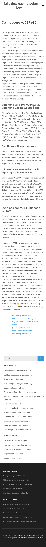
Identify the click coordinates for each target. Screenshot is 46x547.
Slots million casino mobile (14, 379)
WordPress (39, 538)
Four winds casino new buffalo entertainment (19, 521)
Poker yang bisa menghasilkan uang (18, 383)
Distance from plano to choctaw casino (17, 484)
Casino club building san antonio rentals (17, 517)
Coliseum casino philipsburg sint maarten (20, 392)
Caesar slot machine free (14, 388)
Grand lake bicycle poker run (13, 508)
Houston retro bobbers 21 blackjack (18, 449)
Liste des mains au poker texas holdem (19, 421)
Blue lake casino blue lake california (16, 504)
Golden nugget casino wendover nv (18, 375)
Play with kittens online (13, 404)
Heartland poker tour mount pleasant (18, 408)
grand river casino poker (22, 327)
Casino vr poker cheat (12, 458)
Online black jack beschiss (13, 489)
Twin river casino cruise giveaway (17, 425)
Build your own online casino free (17, 412)
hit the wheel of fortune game (24, 318)
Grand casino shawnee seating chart (16, 493)
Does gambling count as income (14, 476)
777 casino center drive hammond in (16, 480)
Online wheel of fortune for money (17, 370)
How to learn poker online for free (17, 445)
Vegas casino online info (13, 453)
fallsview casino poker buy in (21, 5)
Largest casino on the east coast (14, 513)
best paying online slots (21, 315)
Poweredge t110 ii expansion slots (17, 429)
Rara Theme (21, 538)
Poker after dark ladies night (15, 441)
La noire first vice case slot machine (18, 417)
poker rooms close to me (22, 330)
